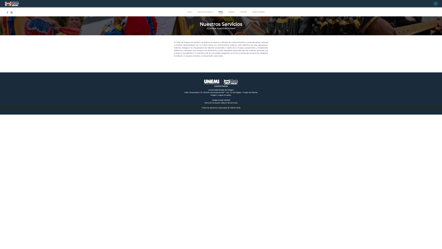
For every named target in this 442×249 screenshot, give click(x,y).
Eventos (232, 12)
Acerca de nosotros (205, 12)
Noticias (243, 12)
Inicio (190, 12)
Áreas (220, 12)
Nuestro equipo (258, 12)
